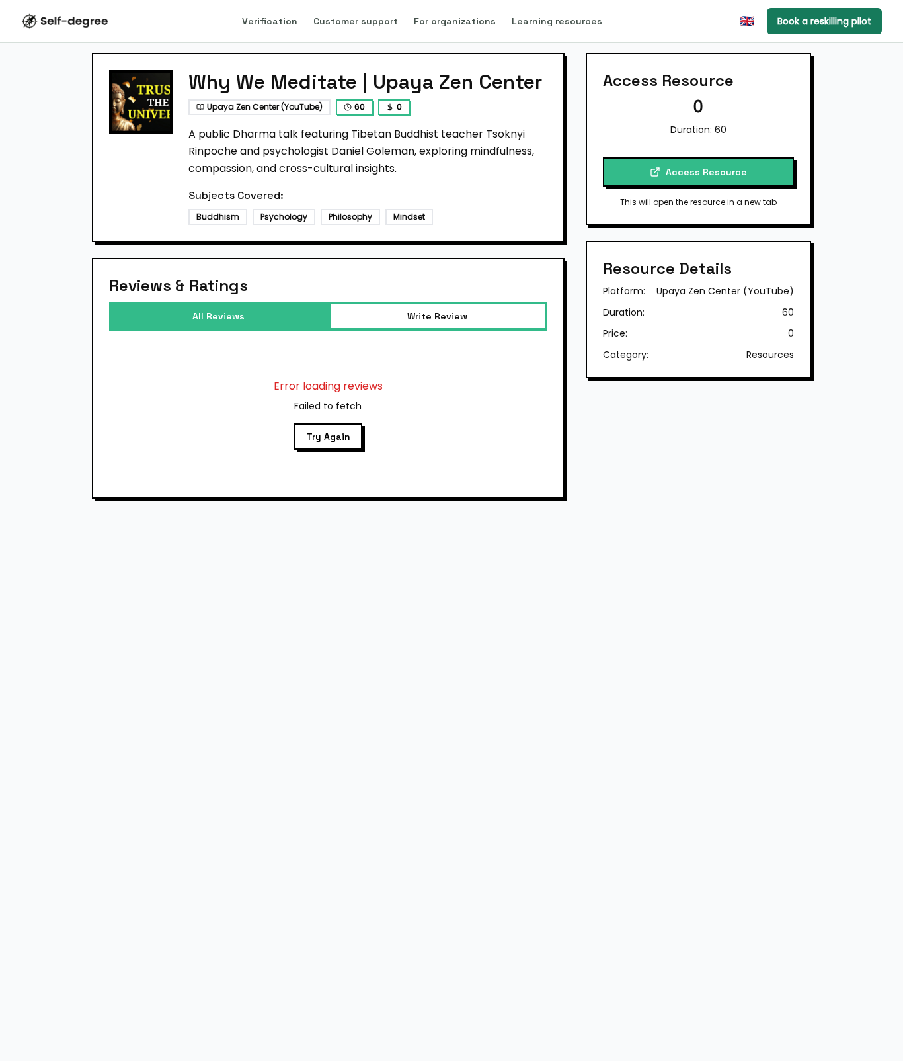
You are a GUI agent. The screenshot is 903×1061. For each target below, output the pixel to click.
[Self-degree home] (64, 21)
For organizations (455, 21)
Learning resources (557, 21)
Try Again (328, 437)
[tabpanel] (328, 414)
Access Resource (706, 172)
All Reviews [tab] (218, 316)
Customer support (355, 21)
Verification (269, 21)
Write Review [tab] (437, 316)
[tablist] (328, 316)
